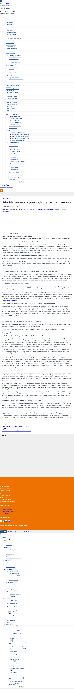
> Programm (12, 72)
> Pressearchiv (10, 43)
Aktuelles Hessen (6, 198)
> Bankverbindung (11, 108)
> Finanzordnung (13, 59)
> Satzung (11, 69)
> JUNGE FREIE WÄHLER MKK (13, 38)
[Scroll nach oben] (1, 531)
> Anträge (9, 30)
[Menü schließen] (0, 534)
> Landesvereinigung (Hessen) (20, 134)
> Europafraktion (14, 166)
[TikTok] (9, 1)
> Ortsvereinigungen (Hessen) (20, 138)
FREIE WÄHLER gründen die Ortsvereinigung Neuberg (16, 425)
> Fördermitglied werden (16, 79)
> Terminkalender (11, 45)
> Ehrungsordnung (14, 62)
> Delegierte (9, 22)
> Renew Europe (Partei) (18, 174)
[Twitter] (4, 1)
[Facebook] (1, 1)
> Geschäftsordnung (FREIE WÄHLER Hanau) (15, 56)
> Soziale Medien (10, 46)
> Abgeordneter (10, 28)
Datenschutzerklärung (8, 509)
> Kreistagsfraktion (15, 126)
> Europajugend (13, 169)
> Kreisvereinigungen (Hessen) (20, 136)
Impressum (6, 513)
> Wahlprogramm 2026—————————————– (13, 93)
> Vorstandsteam (11, 20)
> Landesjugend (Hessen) (13, 146)
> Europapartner (13, 167)
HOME (6, 16)
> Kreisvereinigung (14, 124)
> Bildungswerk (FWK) (18, 140)
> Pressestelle (10, 106)
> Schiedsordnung (14, 60)
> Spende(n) (12, 81)
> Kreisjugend (13, 128)
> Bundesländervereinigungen (17, 161)
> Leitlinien (12, 71)
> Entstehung (10, 24)
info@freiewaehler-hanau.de (7, 13)
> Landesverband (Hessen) (14, 143)
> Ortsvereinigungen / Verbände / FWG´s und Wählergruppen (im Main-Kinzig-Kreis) (15, 119)
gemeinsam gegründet (10, 300)
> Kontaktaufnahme (11, 102)
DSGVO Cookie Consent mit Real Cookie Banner (19, 531)
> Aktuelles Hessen (11, 48)
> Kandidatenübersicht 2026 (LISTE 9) (12, 89)
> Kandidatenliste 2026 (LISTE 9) (12, 86)
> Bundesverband (14, 157)
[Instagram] (6, 1)
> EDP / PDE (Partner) (17, 175)
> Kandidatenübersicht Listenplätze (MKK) (12, 97)
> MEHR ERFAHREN (10, 179)
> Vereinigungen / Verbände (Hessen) (14, 150)
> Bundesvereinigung (15, 155)
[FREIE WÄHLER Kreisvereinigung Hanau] (9, 5)
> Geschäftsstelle (11, 104)
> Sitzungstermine (11, 32)
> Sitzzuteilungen (11, 34)
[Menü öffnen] (1, 190)
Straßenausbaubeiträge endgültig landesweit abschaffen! (16, 430)
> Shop (7, 110)
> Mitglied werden (14, 77)
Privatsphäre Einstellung (9, 511)
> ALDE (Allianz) (16, 177)
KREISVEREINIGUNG (8, 569)
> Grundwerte (13, 67)
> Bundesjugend (13, 159)
